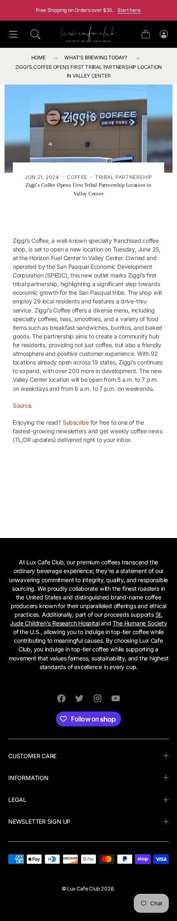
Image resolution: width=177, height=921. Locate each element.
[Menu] (13, 34)
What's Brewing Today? (95, 57)
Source (22, 405)
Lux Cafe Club (83, 889)
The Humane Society (139, 623)
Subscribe (76, 422)
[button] (35, 34)
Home (38, 57)
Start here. (129, 10)
